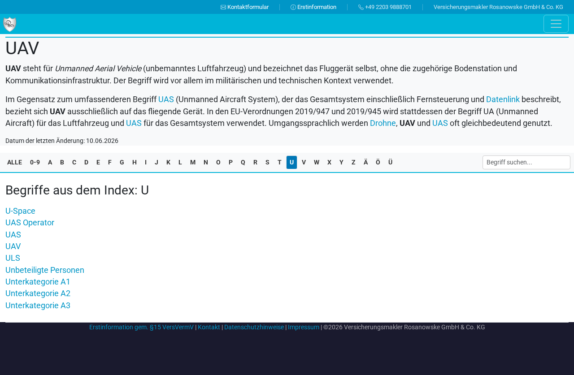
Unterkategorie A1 (37, 281)
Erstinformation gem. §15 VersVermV (141, 327)
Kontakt (209, 327)
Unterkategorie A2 (37, 293)
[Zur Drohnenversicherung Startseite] (9, 23)
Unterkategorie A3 (37, 305)
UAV (13, 246)
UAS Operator (29, 222)
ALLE (14, 162)
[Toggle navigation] (556, 24)
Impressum (303, 327)
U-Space (20, 211)
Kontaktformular (247, 7)
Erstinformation (316, 7)
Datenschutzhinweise (254, 327)
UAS (13, 234)
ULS (12, 258)
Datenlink (503, 99)
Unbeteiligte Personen (44, 270)
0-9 (35, 162)
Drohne (383, 123)
